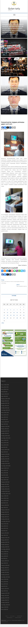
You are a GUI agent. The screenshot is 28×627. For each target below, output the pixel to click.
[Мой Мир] (7, 271)
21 (17, 315)
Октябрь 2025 (4, 407)
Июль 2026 (3, 387)
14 (17, 312)
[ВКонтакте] (2, 271)
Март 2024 (3, 451)
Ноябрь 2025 (4, 405)
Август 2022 (3, 495)
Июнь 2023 (3, 472)
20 (14, 315)
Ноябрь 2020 (4, 544)
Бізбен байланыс (10, 617)
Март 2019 (3, 590)
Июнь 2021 (3, 528)
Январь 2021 (4, 539)
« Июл (2, 322)
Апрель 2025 (4, 421)
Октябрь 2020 (4, 546)
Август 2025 (3, 412)
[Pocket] (12, 271)
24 (4, 318)
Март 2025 (3, 424)
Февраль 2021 (4, 537)
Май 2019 (3, 586)
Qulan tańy (14, 8)
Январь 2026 (4, 400)
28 (17, 318)
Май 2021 (3, 530)
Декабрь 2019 (4, 570)
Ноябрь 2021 (4, 516)
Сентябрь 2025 (4, 410)
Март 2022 (3, 507)
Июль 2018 (3, 609)
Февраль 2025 (4, 426)
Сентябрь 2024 (4, 438)
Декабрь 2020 (4, 542)
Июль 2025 (3, 414)
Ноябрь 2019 (4, 572)
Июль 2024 (3, 442)
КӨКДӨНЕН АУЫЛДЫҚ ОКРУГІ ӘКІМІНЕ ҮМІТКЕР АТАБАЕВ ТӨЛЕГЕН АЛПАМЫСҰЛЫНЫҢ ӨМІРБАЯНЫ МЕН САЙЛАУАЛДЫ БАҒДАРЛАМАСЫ (12, 107)
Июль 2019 (3, 581)
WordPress (20, 620)
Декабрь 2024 (4, 431)
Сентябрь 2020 (4, 549)
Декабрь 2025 (4, 403)
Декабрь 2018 (4, 597)
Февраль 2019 (4, 593)
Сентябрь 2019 (4, 577)
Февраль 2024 (4, 454)
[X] (10, 271)
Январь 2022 (4, 512)
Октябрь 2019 (4, 574)
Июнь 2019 (3, 583)
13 (14, 312)
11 (7, 312)
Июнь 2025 (3, 417)
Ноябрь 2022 (4, 489)
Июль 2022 (3, 498)
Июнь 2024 (3, 445)
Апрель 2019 (4, 588)
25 (7, 318)
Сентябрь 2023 (4, 465)
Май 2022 (3, 502)
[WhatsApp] (19, 271)
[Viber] (17, 271)
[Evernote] (14, 271)
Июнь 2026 (3, 389)
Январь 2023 (4, 484)
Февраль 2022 (4, 509)
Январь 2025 (4, 428)
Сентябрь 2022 (4, 493)
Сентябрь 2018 (4, 604)
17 (4, 315)
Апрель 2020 (4, 560)
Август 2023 (3, 468)
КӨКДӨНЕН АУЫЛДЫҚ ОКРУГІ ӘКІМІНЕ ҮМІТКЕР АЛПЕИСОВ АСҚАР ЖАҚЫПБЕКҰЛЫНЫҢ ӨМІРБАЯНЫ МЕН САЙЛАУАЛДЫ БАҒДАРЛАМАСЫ (14, 28)
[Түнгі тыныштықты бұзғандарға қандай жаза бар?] (14, 67)
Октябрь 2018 (4, 602)
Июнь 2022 (3, 500)
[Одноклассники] (5, 271)
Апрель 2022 (4, 505)
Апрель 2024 (4, 449)
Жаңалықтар (5, 22)
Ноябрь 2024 (4, 433)
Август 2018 (3, 607)
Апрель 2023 (4, 477)
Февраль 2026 (4, 398)
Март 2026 (3, 396)
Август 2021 (3, 523)
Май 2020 (3, 558)
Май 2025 (3, 419)
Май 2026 (3, 391)
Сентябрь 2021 (4, 521)
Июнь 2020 (3, 556)
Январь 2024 (4, 456)
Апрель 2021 (4, 533)
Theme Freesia (14, 620)
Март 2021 (3, 535)
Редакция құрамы (18, 617)
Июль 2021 (3, 526)
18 (7, 315)
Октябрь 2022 (4, 491)
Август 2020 (3, 551)
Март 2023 (3, 479)
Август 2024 (3, 440)
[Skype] (22, 271)
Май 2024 (3, 447)
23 (23, 315)
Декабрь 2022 (4, 486)
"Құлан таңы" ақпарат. (7, 34)
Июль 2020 (3, 553)
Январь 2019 (4, 595)
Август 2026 (3, 384)
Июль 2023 (3, 470)
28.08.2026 (16, 34)
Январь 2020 (4, 567)
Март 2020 (3, 563)
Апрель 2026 (4, 394)
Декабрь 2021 (4, 514)
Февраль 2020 (4, 565)
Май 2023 (3, 475)
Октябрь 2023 (4, 463)
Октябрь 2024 (4, 435)
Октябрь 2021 (4, 519)
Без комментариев (6, 55)
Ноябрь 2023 (4, 461)
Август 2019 (3, 579)
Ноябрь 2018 (4, 600)
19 (10, 315)
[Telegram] (24, 271)
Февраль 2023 (4, 482)
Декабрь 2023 (4, 458)
